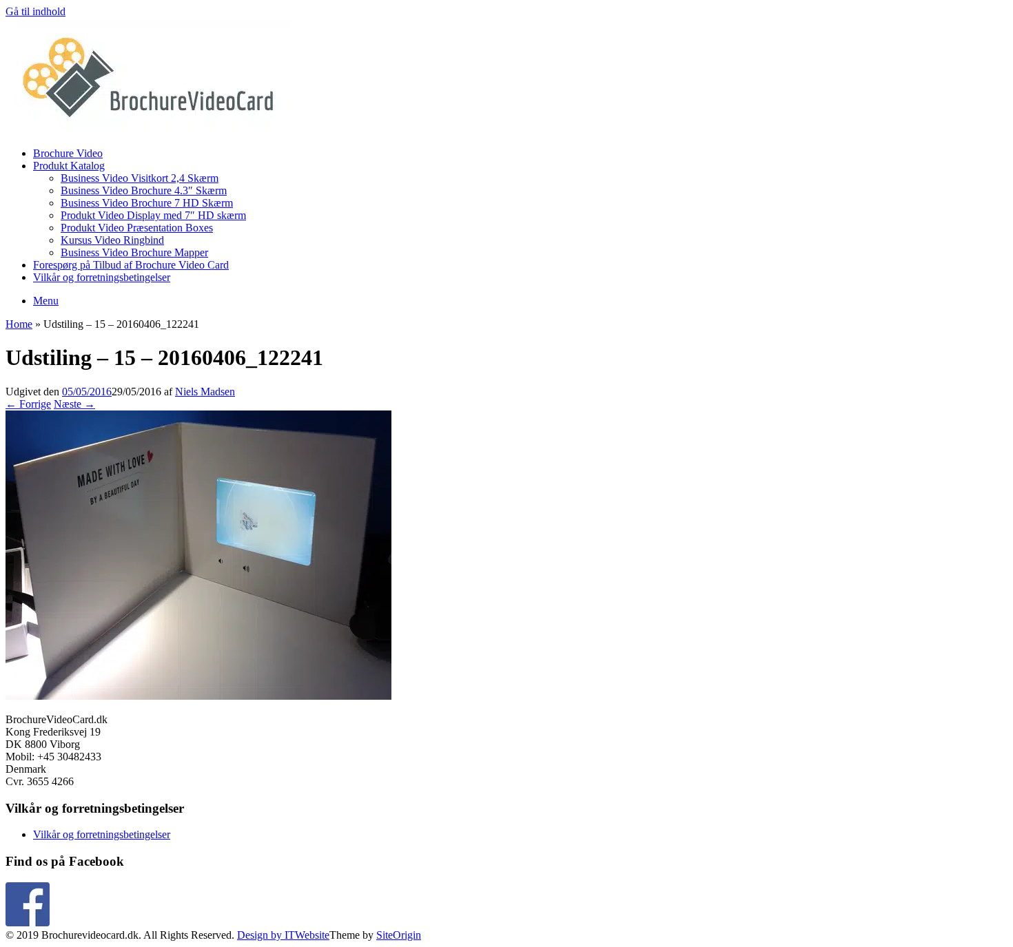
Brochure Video (68, 153)
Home (19, 324)
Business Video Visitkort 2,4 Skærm (139, 178)
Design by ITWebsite (283, 935)
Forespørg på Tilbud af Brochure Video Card (131, 265)
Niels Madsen (205, 391)
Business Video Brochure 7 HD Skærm (147, 203)
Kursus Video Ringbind (112, 240)
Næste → (74, 404)
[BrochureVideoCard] (148, 130)
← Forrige (28, 404)
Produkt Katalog (69, 165)
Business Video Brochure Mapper (134, 252)
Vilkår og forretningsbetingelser (101, 277)
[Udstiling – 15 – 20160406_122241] (198, 696)
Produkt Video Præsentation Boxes (137, 227)
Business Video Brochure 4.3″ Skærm (144, 190)
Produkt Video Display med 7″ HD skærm (153, 215)
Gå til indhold (35, 11)
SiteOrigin (398, 935)
